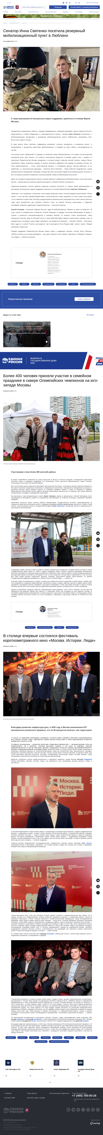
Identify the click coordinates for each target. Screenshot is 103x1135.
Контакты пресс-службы (36, 1098)
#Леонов (22, 1037)
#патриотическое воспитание (59, 1041)
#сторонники (61, 284)
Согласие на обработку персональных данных (16, 1129)
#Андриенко (10, 1037)
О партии (5, 11)
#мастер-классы (72, 627)
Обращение (58, 7)
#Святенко (13, 284)
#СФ (73, 284)
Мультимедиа (78, 11)
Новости (24, 23)
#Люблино (36, 284)
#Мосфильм (92, 1037)
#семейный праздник (45, 627)
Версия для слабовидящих (92, 2)
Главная (5, 23)
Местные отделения (51, 11)
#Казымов (34, 1037)
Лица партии (18, 11)
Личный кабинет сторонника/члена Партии (84, 7)
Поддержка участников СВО (51, 16)
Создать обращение (84, 299)
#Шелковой (57, 1037)
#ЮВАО (24, 284)
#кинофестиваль (41, 1041)
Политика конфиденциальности (12, 1126)
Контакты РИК (9, 1098)
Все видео (90, 315)
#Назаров (80, 1037)
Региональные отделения (59, 1093)
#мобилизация (48, 284)
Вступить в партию (94, 11)
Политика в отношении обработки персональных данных (20, 1127)
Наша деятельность (33, 11)
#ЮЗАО (59, 627)
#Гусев (69, 1037)
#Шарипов (46, 1037)
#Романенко (30, 627)
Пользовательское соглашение (12, 1124)
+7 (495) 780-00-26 (84, 1095)
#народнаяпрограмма (88, 284)
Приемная (65, 11)
